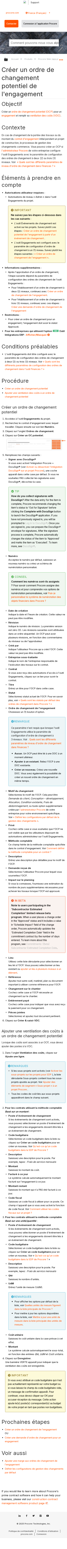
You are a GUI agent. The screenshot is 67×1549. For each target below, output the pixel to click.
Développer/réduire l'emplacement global (61, 58)
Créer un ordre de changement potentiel (26, 388)
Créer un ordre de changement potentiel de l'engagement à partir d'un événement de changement (35, 234)
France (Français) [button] (37, 13)
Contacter (11, 23)
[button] (56, 43)
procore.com (12, 13)
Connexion (41, 1534)
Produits (28, 59)
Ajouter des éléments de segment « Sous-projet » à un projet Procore (34, 1086)
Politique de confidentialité (21, 1531)
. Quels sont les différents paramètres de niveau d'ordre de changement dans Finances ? (36, 743)
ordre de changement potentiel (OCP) (32, 111)
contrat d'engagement (26, 138)
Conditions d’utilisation (47, 1531)
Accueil (15, 59)
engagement (8, 115)
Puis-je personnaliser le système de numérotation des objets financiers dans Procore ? (36, 597)
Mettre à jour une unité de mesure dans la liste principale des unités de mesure (38, 1321)
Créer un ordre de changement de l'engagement (31, 1429)
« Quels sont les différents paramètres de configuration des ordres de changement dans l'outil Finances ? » (33, 365)
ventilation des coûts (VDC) (45, 115)
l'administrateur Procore (15, 150)
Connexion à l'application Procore (40, 23)
